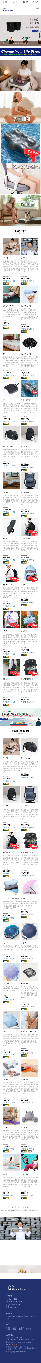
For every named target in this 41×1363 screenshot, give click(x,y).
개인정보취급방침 (11, 1329)
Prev (4, 32)
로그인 (5, 2)
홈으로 (8, 1327)
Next (36, 32)
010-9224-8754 (15, 1301)
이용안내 (14, 1327)
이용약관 (21, 1327)
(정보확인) (14, 1345)
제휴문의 (21, 1329)
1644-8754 (13, 1299)
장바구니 (15, 2)
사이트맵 (28, 1329)
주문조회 (25, 2)
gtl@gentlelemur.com (18, 1352)
